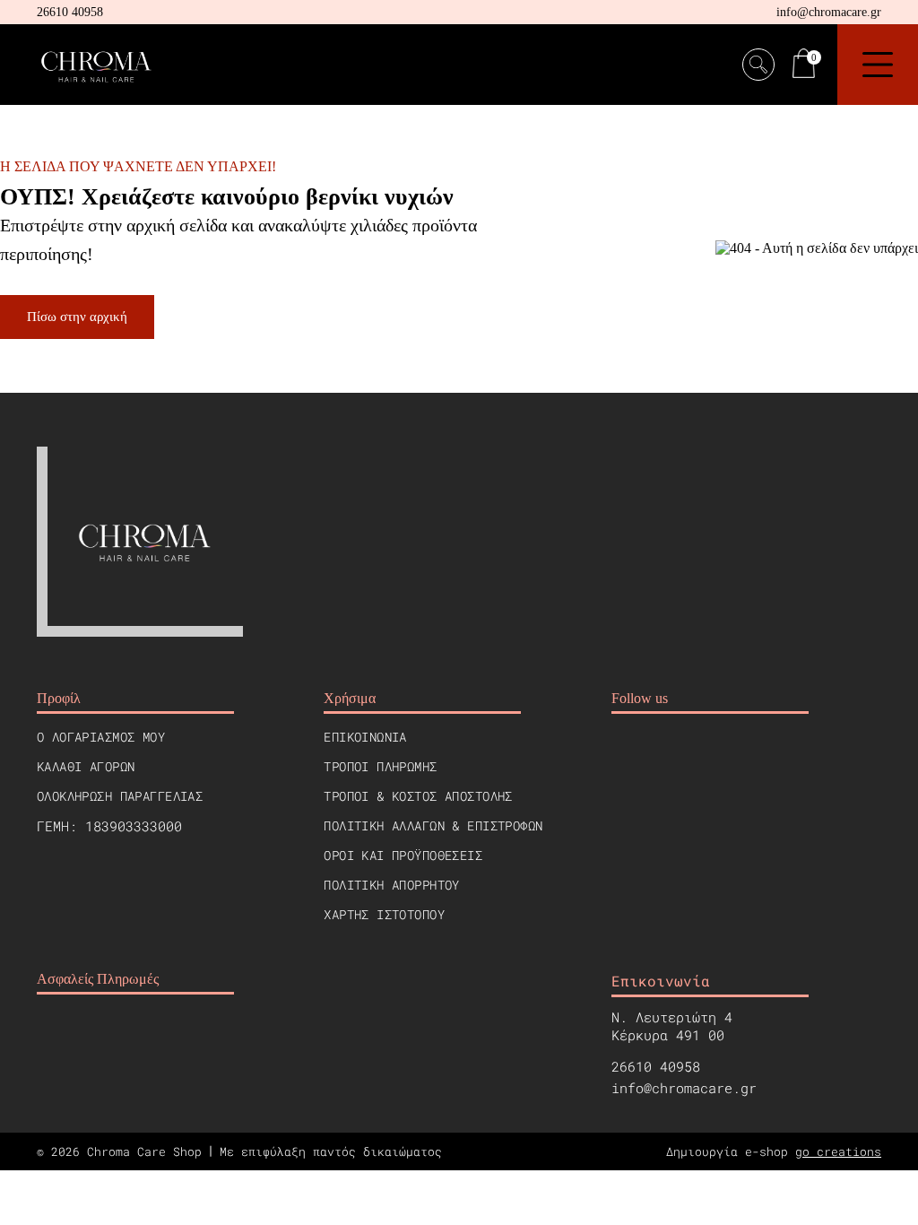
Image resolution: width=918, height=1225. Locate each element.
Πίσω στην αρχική (77, 316)
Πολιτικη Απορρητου (392, 884)
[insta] (667, 755)
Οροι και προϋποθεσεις (403, 855)
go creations (838, 1151)
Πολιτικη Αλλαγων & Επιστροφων (433, 825)
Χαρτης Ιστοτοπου (384, 914)
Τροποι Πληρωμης (380, 766)
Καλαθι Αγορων (85, 766)
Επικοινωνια (365, 736)
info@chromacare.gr (828, 12)
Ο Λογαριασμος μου (101, 736)
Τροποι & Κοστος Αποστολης (418, 795)
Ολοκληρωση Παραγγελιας (120, 795)
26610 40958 (70, 12)
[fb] (624, 755)
